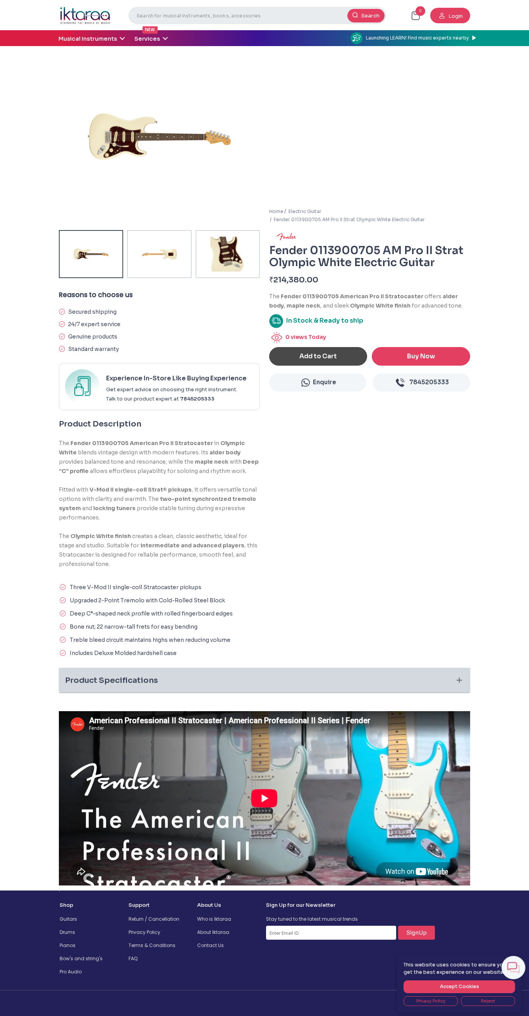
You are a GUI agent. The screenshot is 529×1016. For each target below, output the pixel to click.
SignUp (416, 932)
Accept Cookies (459, 986)
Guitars (68, 919)
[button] (264, 680)
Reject (488, 1001)
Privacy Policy (144, 932)
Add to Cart (318, 356)
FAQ (133, 958)
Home (276, 211)
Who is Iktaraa (214, 919)
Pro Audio (71, 971)
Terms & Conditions (152, 945)
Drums (67, 932)
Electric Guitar (305, 211)
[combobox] (257, 15)
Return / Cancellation (154, 919)
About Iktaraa (213, 932)
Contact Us (210, 945)
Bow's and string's (81, 958)
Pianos (68, 945)
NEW (150, 29)
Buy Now (421, 356)
